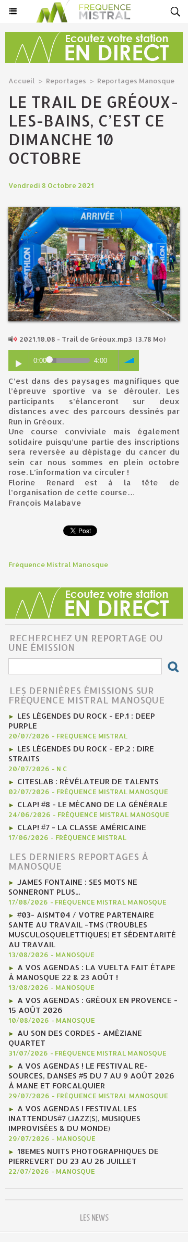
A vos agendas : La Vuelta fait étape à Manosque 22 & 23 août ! (91, 972)
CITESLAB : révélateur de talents (88, 781)
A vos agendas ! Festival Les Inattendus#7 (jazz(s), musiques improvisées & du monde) (74, 1118)
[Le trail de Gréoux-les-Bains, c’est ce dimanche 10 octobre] (94, 211)
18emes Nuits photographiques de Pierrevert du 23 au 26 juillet (83, 1156)
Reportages (66, 81)
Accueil (21, 81)
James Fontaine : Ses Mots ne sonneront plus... (72, 887)
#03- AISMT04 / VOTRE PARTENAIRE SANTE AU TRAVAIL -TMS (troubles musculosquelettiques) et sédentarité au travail (92, 929)
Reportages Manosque (135, 81)
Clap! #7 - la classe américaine (81, 827)
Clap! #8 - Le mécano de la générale (92, 804)
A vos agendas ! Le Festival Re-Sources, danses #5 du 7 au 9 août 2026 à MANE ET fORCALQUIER (91, 1075)
